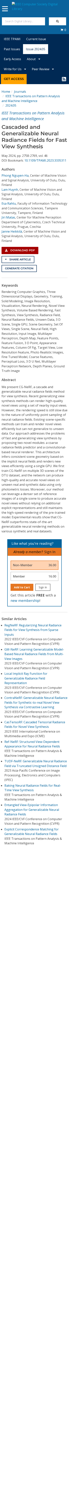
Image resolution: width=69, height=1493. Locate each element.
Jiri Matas (8, 217)
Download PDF (22, 250)
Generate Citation (19, 268)
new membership (25, 600)
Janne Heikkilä (12, 231)
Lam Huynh (10, 189)
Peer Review (41, 69)
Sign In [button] (49, 552)
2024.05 (10, 105)
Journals (20, 91)
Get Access (14, 79)
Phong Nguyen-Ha (15, 175)
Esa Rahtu (9, 203)
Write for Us (13, 69)
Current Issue (36, 39)
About (31, 59)
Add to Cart (22, 587)
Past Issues (12, 49)
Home (6, 91)
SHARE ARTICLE (20, 259)
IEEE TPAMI (12, 39)
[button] (63, 30)
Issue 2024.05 (35, 49)
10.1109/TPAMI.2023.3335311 (45, 160)
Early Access (12, 59)
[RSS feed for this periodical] (64, 79)
